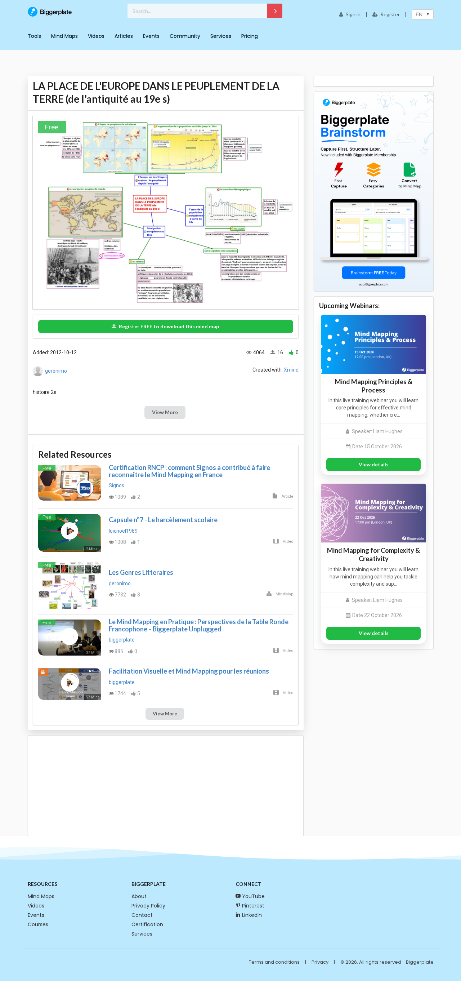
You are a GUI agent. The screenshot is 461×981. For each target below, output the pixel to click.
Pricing (249, 36)
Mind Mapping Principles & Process (373, 386)
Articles (124, 36)
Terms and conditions (274, 962)
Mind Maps (64, 36)
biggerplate (122, 640)
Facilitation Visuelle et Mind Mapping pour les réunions (189, 671)
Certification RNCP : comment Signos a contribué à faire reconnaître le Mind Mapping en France (189, 471)
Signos (116, 485)
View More (165, 412)
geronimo (56, 371)
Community (185, 36)
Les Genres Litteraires (141, 572)
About (139, 896)
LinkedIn (252, 915)
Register (390, 14)
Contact (142, 915)
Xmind (291, 370)
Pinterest (253, 905)
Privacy (320, 962)
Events (151, 36)
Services (220, 36)
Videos (96, 36)
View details (374, 464)
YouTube (253, 896)
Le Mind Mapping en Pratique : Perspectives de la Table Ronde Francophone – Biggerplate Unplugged (198, 625)
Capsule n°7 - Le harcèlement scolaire (163, 520)
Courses (38, 924)
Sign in (353, 14)
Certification (147, 924)
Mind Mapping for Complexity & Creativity (373, 554)
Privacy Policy (148, 905)
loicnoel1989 (123, 531)
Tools (34, 36)
